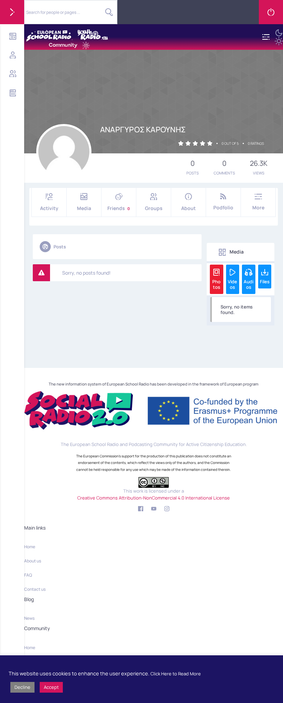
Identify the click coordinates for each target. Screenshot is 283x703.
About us (32, 561)
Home (29, 547)
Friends (118, 208)
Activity (49, 208)
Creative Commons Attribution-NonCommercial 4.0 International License (153, 498)
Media (84, 208)
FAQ (28, 575)
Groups (154, 208)
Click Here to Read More (175, 674)
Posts (59, 247)
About (188, 208)
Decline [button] (22, 687)
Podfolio (223, 207)
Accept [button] (51, 687)
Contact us (35, 589)
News (29, 618)
